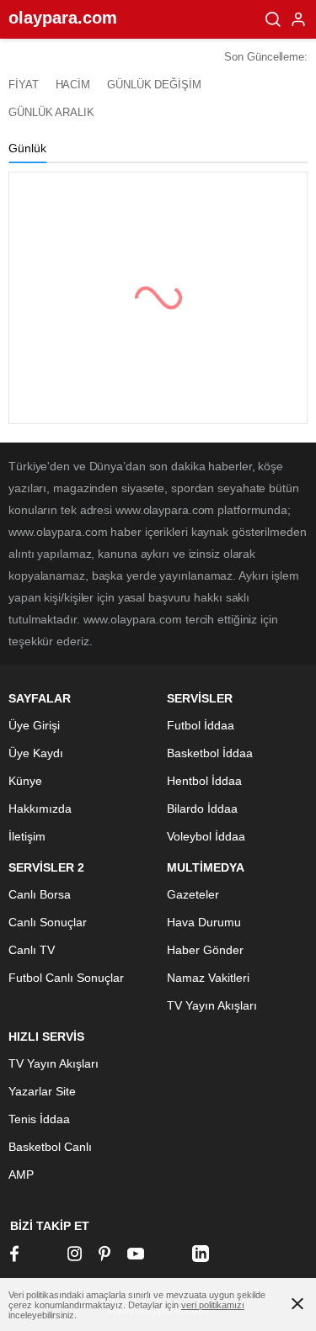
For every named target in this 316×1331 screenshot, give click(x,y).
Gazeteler (193, 894)
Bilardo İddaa (202, 808)
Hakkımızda (40, 808)
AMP (21, 1174)
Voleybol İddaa (206, 836)
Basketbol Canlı (50, 1146)
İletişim (27, 836)
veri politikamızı (212, 1305)
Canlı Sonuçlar (47, 922)
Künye (25, 780)
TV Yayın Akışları (212, 1005)
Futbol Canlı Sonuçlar (66, 977)
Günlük (27, 148)
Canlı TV (31, 950)
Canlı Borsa (39, 894)
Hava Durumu (204, 922)
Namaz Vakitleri (208, 977)
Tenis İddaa (39, 1119)
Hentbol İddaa (204, 780)
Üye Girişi (34, 725)
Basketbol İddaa (210, 753)
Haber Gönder (205, 950)
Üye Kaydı (35, 753)
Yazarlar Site (42, 1091)
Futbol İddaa (200, 725)
